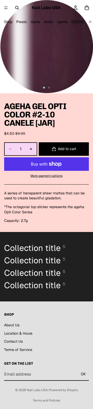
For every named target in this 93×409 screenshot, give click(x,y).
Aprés (35, 21)
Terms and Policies (46, 400)
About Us (11, 325)
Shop (8, 21)
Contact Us (13, 341)
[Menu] (6, 8)
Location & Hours (18, 333)
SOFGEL (78, 21)
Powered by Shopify (63, 390)
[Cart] (86, 7)
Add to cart (67, 148)
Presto (21, 21)
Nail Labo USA (37, 390)
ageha (62, 21)
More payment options (46, 176)
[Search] (17, 7)
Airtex (48, 21)
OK (83, 374)
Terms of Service (18, 349)
